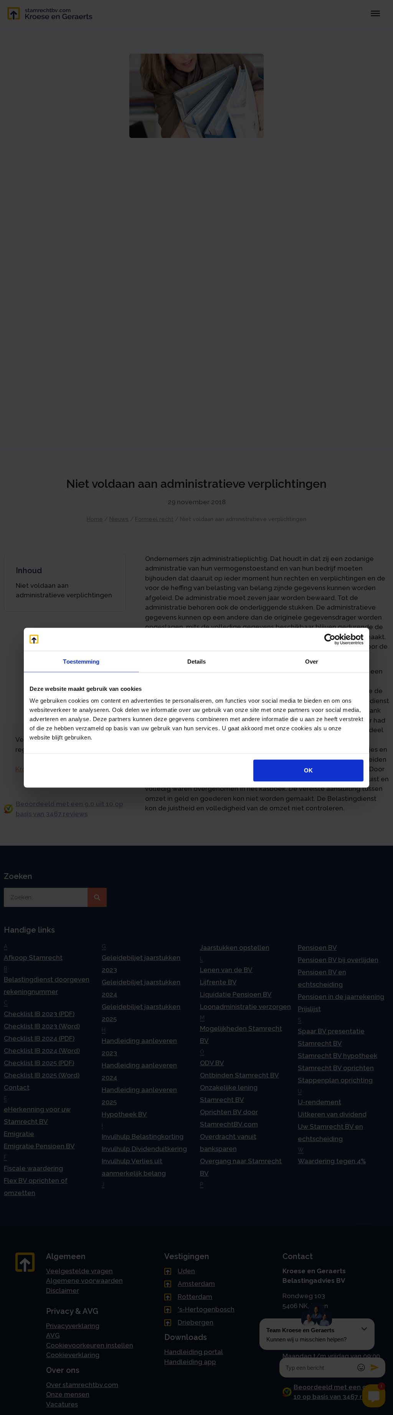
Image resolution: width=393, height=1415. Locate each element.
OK (308, 770)
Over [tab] (311, 661)
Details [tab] (196, 661)
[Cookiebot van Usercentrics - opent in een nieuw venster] (329, 639)
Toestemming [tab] (81, 661)
